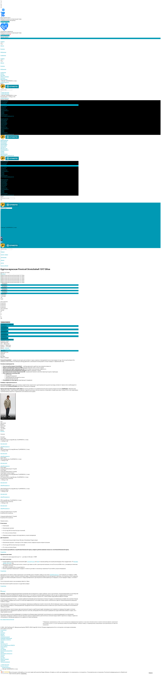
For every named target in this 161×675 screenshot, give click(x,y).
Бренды (2, 634)
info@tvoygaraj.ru (5, 82)
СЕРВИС (2, 130)
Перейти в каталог (5, 21)
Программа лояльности (6, 653)
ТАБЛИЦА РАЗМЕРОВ (5, 322)
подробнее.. (24, 673)
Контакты (3, 78)
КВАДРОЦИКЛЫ (4, 119)
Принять (150, 672)
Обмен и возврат (5, 76)
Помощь (3, 655)
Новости (3, 635)
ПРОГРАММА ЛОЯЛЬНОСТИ (7, 134)
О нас (2, 631)
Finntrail (7, 348)
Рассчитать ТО (4, 644)
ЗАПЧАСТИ (3, 126)
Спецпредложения (5, 637)
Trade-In (2, 648)
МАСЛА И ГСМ (4, 127)
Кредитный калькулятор (6, 650)
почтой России (31, 561)
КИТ (10, 563)
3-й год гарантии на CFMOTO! (8, 645)
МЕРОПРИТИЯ (4, 132)
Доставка (3, 75)
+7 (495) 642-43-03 (5, 229)
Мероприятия (4, 79)
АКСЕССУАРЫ (4, 124)
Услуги (2, 641)
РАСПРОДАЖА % (4, 128)
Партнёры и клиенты (6, 639)
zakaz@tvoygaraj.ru (5, 446)
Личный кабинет (5, 231)
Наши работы (4, 646)
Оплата (2, 74)
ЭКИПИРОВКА (4, 123)
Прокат (2, 652)
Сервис (2, 642)
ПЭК (8, 563)
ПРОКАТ (2, 131)
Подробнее (3, 552)
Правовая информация (6, 638)
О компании (3, 630)
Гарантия (3, 660)
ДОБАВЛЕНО (4, 328)
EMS (38, 561)
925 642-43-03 (4, 444)
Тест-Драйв (3, 649)
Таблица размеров (5, 662)
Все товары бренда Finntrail (7, 619)
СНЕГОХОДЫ (4, 121)
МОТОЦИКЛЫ (4, 120)
